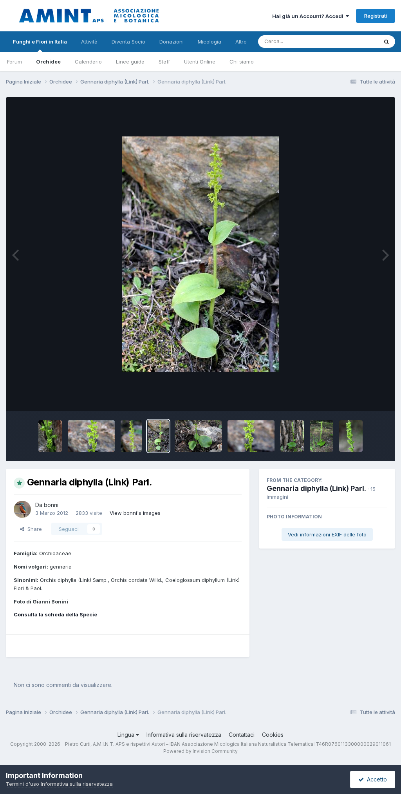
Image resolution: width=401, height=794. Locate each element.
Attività (89, 41)
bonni (51, 504)
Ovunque (356, 41)
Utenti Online (199, 61)
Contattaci (242, 734)
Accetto (375, 779)
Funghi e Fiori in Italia (40, 41)
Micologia (209, 41)
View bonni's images (135, 513)
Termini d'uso (22, 784)
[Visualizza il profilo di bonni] (22, 509)
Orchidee (48, 61)
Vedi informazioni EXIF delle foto (327, 534)
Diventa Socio (128, 41)
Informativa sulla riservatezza (183, 734)
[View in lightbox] (200, 254)
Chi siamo (241, 61)
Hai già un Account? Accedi (309, 16)
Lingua (126, 734)
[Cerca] (386, 41)
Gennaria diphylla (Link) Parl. (316, 488)
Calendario (88, 61)
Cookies (273, 734)
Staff (164, 61)
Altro (241, 41)
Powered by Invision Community (200, 751)
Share (33, 529)
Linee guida (130, 61)
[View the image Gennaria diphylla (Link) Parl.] (50, 436)
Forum (14, 61)
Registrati (375, 16)
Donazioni (171, 41)
